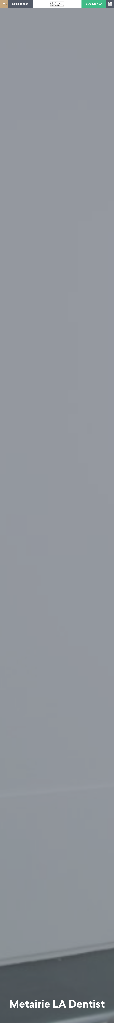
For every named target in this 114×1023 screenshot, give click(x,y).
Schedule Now (94, 3)
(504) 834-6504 (20, 4)
